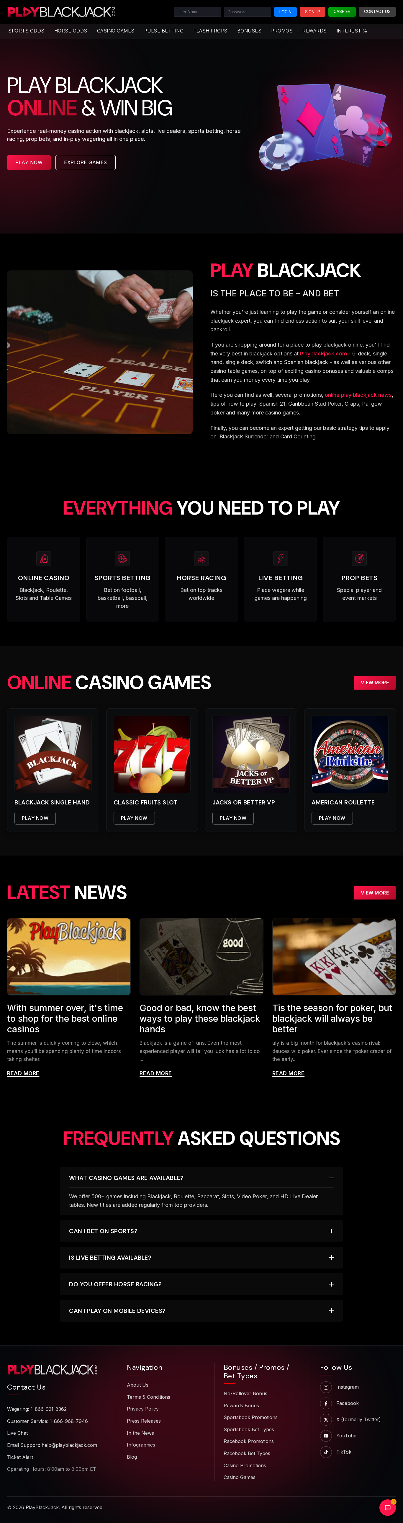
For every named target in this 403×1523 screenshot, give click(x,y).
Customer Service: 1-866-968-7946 (47, 1421)
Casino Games (116, 31)
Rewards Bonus (241, 1405)
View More (375, 682)
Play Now (28, 162)
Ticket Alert (20, 1457)
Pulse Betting (164, 31)
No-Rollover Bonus (245, 1393)
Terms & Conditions (148, 1397)
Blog (132, 1457)
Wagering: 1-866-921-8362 (37, 1409)
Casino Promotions (245, 1465)
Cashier (342, 11)
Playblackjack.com (323, 353)
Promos (282, 31)
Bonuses (249, 31)
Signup (312, 11)
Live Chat (17, 1433)
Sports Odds (26, 31)
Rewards (314, 31)
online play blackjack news (358, 395)
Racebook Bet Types (247, 1453)
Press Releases (144, 1421)
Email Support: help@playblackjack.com (52, 1445)
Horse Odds (70, 31)
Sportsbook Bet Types (249, 1429)
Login (285, 11)
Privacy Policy (143, 1409)
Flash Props (210, 31)
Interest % (352, 31)
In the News (140, 1433)
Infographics (141, 1445)
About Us (137, 1385)
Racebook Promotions (249, 1441)
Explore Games (85, 162)
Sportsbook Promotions (251, 1417)
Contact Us (377, 11)
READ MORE (23, 1073)
